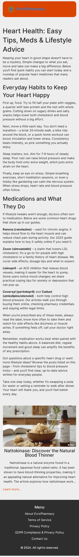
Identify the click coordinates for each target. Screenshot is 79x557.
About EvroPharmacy (39, 513)
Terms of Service (39, 520)
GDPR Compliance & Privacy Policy (39, 532)
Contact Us (39, 538)
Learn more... (12, 489)
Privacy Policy (39, 526)
